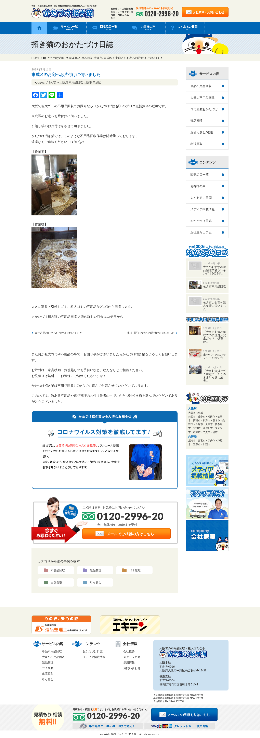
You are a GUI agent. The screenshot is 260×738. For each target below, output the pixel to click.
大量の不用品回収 (202, 97)
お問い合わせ (131, 668)
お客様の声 (148, 27)
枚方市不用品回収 (214, 286)
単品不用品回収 (201, 86)
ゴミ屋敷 (135, 570)
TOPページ (39, 28)
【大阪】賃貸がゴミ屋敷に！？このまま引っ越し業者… (214, 375)
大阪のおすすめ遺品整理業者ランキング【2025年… (214, 270)
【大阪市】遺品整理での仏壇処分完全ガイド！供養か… (214, 336)
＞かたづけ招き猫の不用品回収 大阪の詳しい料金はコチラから (77, 316)
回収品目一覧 (108, 27)
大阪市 (98, 57)
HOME (35, 57)
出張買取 (56, 582)
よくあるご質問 (187, 27)
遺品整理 (95, 570)
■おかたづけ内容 (54, 57)
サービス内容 (209, 74)
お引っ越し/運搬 (201, 132)
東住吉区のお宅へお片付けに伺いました (58, 332)
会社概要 (129, 651)
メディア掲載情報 (202, 209)
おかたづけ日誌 (201, 221)
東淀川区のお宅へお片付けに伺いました (151, 332)
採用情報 (129, 662)
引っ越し (95, 582)
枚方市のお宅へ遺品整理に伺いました (214, 306)
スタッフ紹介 (131, 657)
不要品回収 (58, 570)
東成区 (108, 57)
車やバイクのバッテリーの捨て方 (214, 356)
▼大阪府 (71, 57)
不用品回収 (85, 57)
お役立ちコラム (201, 232)
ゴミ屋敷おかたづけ (204, 109)
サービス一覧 (69, 27)
